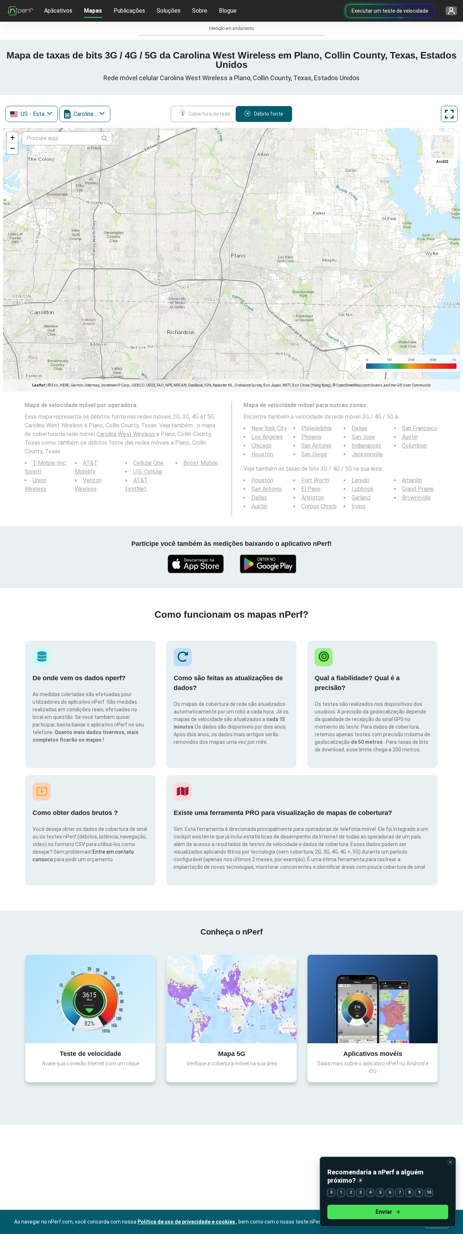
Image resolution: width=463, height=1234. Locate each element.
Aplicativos (58, 10)
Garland (361, 497)
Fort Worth (315, 480)
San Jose (363, 436)
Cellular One (148, 462)
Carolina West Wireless (126, 434)
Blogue (228, 10)
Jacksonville (367, 454)
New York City (269, 428)
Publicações (129, 10)
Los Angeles (267, 436)
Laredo (360, 480)
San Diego (314, 454)
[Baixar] (195, 564)
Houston (262, 454)
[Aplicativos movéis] (372, 998)
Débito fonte (268, 114)
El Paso (310, 489)
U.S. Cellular (148, 471)
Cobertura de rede (209, 114)
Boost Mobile (200, 462)
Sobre (199, 10)
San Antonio (316, 445)
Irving (358, 506)
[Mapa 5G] (231, 999)
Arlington (312, 497)
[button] (12, 137)
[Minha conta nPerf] (451, 11)
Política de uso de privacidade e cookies (186, 1222)
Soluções (168, 10)
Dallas (359, 428)
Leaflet (39, 385)
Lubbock (363, 489)
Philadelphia (316, 428)
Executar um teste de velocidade (390, 11)
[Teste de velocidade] (90, 999)
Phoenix (311, 436)
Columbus (414, 445)
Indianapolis (366, 445)
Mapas (93, 10)
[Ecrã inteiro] (449, 114)
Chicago (261, 445)
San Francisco (419, 428)
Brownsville (416, 497)
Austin (410, 436)
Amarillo (412, 480)
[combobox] (31, 114)
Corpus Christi (318, 506)
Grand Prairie (418, 489)
